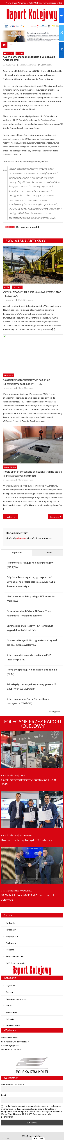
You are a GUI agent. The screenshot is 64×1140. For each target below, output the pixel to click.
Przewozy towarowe (16, 999)
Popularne (16, 552)
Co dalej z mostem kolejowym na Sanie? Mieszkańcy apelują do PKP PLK (26, 381)
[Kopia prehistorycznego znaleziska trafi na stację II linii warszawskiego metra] (33, 444)
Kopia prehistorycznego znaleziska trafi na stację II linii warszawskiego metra (32, 473)
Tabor (8, 1005)
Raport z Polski (10, 467)
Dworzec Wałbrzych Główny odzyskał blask (56, 517)
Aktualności (8, 53)
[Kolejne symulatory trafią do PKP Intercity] (32, 809)
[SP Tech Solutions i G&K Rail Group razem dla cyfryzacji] (32, 865)
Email (3, 1095)
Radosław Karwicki (27, 64)
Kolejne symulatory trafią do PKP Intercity (26, 840)
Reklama (10, 949)
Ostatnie (47, 552)
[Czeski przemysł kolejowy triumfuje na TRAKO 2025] (32, 749)
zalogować (21, 538)
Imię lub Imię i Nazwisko (12, 1084)
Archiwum (11, 943)
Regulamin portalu (14, 956)
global (6, 287)
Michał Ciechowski (25, 300)
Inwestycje (17, 287)
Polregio (10, 1019)
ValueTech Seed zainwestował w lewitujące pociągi (12, 517)
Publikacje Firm (13, 1025)
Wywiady (10, 985)
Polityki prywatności (15, 963)
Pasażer (19, 53)
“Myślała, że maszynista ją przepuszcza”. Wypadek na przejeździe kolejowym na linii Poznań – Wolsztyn (31, 582)
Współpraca (12, 936)
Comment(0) (46, 64)
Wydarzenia (11, 1012)
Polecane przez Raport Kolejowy (33, 724)
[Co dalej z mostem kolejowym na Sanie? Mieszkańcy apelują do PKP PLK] (33, 352)
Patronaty (11, 929)
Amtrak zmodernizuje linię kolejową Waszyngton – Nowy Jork (32, 293)
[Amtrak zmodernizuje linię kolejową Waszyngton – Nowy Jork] (33, 265)
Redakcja (10, 923)
